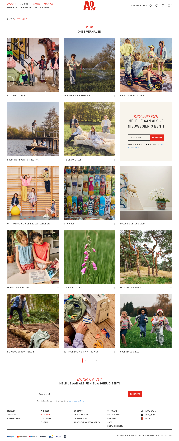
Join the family (139, 5)
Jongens (25, 7)
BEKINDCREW (41, 7)
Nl (146, 418)
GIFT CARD (112, 411)
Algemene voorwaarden (87, 422)
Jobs (109, 422)
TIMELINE (48, 4)
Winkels (11, 4)
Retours (111, 418)
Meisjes (11, 7)
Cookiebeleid (81, 418)
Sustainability (115, 426)
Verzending (113, 414)
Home (9, 19)
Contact (78, 411)
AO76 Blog (23, 4)
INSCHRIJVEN (156, 137)
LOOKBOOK (36, 4)
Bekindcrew (13, 418)
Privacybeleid (81, 414)
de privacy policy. (76, 401)
